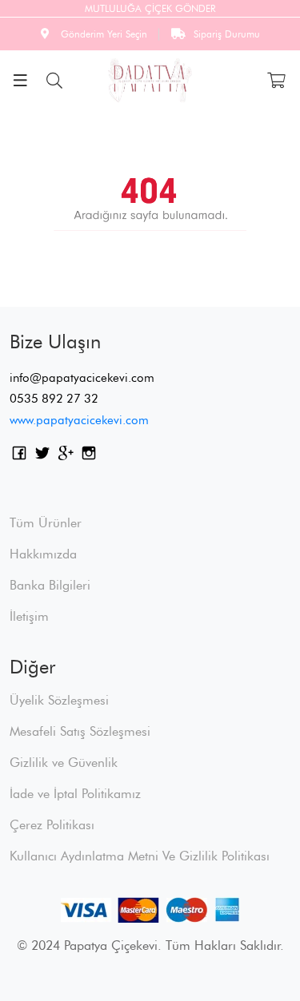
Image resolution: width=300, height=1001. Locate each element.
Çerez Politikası (52, 824)
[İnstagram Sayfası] (88, 455)
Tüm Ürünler (46, 522)
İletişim (29, 616)
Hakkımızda (43, 554)
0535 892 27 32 (54, 398)
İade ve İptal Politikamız (75, 793)
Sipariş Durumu (227, 34)
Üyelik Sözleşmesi (59, 700)
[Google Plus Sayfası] (65, 455)
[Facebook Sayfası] (19, 455)
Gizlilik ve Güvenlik (64, 762)
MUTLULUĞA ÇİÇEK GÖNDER (150, 8)
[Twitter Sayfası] (42, 455)
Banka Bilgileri (50, 585)
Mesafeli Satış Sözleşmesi (80, 731)
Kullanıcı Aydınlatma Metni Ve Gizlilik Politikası (140, 856)
